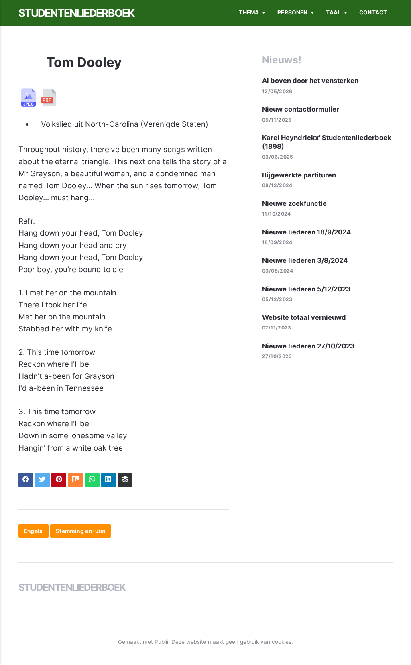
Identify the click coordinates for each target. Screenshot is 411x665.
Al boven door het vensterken (310, 81)
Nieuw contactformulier (300, 109)
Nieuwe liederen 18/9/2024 (306, 232)
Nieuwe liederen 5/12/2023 (306, 289)
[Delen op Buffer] (125, 480)
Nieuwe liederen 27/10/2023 (308, 346)
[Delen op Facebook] (25, 480)
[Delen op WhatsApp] (92, 480)
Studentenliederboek (76, 12)
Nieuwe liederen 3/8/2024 (305, 260)
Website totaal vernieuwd (304, 317)
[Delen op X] (42, 480)
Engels (33, 531)
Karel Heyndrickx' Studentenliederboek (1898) (326, 142)
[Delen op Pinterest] (58, 480)
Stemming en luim (80, 531)
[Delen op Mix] (75, 480)
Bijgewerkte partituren (299, 175)
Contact (373, 12)
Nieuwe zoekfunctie (294, 203)
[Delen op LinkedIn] (108, 480)
